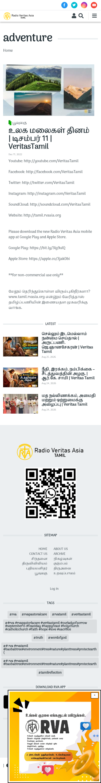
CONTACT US (38, 554)
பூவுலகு (19, 123)
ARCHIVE (60, 554)
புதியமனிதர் (36, 568)
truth (39, 637)
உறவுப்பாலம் (65, 573)
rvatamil (60, 614)
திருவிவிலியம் (34, 563)
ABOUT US (61, 549)
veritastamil (82, 614)
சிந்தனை (39, 559)
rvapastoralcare (35, 614)
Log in (54, 589)
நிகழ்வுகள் (63, 559)
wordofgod (59, 637)
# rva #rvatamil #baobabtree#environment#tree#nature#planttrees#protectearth (50, 663)
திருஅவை (62, 568)
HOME (43, 549)
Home (8, 51)
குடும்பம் (61, 563)
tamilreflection (51, 672)
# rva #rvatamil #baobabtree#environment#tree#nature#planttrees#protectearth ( (50, 649)
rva (14, 614)
